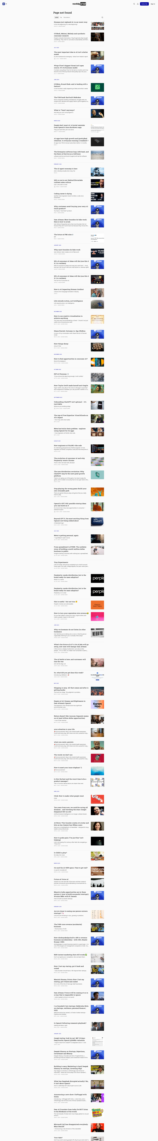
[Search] (134, 4)
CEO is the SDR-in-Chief (60, 184)
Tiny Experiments (61, 562)
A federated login (59, 523)
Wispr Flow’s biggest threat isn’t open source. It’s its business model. (69, 67)
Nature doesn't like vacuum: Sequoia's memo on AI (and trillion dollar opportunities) (71, 717)
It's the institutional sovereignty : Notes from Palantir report (71, 56)
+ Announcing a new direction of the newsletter (67, 1129)
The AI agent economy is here (65, 169)
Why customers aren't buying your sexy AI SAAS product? (71, 207)
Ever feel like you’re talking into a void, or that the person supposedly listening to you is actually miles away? (70, 634)
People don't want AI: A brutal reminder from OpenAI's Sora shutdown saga (69, 126)
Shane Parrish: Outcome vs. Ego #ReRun (69, 331)
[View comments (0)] (67, 28)
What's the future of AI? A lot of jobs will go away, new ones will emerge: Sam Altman (71, 645)
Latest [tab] (56, 17)
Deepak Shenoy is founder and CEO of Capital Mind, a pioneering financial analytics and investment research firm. (71, 1056)
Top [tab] (61, 17)
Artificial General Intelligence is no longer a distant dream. (70, 814)
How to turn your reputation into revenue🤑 (71, 613)
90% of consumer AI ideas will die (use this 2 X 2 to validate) (71, 262)
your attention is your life (64, 729)
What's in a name (59, 579)
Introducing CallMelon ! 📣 (61, 675)
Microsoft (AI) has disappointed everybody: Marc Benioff (71, 1125)
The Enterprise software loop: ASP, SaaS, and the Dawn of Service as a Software (71, 153)
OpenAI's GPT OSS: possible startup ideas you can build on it (70, 504)
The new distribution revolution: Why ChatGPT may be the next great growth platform (69, 473)
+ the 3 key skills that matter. (62, 420)
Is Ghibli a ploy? (60, 853)
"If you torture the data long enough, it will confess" (68, 376)
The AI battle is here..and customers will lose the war (70, 660)
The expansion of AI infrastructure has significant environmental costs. (68, 706)
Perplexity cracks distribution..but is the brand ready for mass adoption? (70, 576)
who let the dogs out (60, 664)
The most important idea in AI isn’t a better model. (71, 53)
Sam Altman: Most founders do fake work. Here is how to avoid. (70, 221)
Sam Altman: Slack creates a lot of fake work (66, 252)
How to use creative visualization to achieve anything (68, 317)
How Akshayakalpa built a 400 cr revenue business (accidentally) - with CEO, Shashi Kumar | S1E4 (70, 940)
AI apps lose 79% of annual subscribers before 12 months (70, 143)
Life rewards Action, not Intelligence (68, 301)
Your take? (58, 1138)
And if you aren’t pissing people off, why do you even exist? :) (71, 1140)
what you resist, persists (63, 742)
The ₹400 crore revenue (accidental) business (68, 925)
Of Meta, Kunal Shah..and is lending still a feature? (70, 85)
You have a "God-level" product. (63, 211)
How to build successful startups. (63, 898)
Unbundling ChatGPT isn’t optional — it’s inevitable (70, 403)
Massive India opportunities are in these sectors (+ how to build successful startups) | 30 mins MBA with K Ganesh (71, 894)
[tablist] (62, 17)
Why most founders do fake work (67, 250)
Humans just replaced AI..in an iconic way (70, 22)
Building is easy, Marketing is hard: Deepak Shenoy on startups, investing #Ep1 (71, 1067)
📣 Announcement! (59, 770)
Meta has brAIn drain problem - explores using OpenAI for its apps (70, 430)
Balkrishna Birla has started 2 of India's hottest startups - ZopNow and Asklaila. (70, 1013)
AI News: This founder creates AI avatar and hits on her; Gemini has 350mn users (71, 824)
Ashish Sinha (62, 26)
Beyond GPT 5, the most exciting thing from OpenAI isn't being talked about (71, 520)
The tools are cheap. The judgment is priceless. (67, 692)
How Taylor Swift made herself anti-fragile (71, 385)
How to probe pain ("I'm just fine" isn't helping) (68, 839)
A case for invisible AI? (60, 870)
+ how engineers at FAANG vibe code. (64, 433)
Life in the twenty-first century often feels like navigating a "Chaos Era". (70, 843)
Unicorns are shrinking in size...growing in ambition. (69, 915)
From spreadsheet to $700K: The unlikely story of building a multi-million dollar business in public (70, 549)
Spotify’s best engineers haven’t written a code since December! (69, 196)
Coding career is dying (63, 194)
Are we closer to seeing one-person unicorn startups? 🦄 (71, 912)
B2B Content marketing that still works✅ (70, 955)
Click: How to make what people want (69, 796)
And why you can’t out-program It (63, 112)
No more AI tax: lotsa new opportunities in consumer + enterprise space (69, 508)
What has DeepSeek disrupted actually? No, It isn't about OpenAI (71, 1082)
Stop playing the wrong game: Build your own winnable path (70, 490)
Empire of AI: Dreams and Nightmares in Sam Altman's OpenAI (69, 702)
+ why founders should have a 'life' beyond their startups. (70, 970)
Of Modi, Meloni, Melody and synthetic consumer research (69, 35)
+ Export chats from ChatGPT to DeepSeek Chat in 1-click (70, 1042)
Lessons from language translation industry (66, 291)
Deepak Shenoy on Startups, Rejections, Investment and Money (69, 1052)
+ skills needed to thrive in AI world (64, 997)
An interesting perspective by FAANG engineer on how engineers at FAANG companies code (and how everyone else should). (71, 448)
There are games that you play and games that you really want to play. (70, 493)
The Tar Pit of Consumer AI (61, 280)
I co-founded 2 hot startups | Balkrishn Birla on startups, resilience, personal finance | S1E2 (71, 1008)
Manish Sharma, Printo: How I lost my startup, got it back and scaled (69, 980)
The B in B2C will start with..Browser (64, 462)
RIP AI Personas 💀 (61, 374)
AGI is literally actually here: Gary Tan (64, 171)
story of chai (57, 346)
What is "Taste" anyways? (64, 110)
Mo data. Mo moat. (59, 855)
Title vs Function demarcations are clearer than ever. (68, 783)
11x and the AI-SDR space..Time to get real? (71, 868)
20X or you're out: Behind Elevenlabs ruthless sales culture (68, 181)
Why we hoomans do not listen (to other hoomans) (70, 631)
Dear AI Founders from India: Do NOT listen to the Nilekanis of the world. (71, 1110)
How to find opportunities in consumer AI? (71, 359)
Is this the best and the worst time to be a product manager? (70, 780)
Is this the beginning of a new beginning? (65, 24)
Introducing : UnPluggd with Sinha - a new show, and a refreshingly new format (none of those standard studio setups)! (70, 1099)
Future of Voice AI (61, 879)
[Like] (55, 76)
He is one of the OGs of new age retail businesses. (68, 984)
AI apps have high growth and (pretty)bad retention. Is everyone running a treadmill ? (71, 139)
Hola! (55, 798)
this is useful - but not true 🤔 (65, 602)
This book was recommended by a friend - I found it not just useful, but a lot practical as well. (71, 321)
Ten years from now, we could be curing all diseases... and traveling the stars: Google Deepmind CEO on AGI (71, 809)
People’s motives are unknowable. (63, 604)
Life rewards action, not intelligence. (64, 303)
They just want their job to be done (64, 129)
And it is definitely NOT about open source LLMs (67, 1085)
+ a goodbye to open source (62, 538)
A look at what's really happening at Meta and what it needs (71, 88)
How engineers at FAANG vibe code (68, 445)
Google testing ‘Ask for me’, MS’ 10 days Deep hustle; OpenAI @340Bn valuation (69, 1039)
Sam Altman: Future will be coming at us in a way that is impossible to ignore (71, 994)
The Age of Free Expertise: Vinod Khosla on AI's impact (71, 416)
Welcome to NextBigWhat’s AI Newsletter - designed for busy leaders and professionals (71, 828)
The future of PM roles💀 (64, 235)
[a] (97, 69)
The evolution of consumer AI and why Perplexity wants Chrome (69, 459)
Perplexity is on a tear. (60, 593)
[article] (79, 25)
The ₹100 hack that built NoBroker (67, 97)
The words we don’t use (63, 755)
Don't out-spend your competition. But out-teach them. (69, 957)
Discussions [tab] (67, 17)
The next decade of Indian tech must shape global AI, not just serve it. (71, 1114)
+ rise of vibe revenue (60, 720)
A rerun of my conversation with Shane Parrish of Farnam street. (70, 334)
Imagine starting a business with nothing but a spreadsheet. (71, 553)
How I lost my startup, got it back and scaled (69, 967)
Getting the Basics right (60, 1025)
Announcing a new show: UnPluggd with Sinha (70, 1095)
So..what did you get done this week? (68, 673)
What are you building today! (62, 406)
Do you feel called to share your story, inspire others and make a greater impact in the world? (70, 616)
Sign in (153, 4)
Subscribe (144, 4)
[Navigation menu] (4, 4)
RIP (55, 237)
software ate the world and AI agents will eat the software (70, 156)
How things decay (61, 344)
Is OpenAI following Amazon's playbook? (70, 1023)
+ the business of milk (60, 929)
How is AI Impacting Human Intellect (69, 289)
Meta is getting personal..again (66, 535)
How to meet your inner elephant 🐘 (68, 768)
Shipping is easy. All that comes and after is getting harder (71, 689)
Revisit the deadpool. (60, 361)
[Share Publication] (137, 4)
